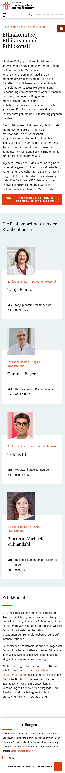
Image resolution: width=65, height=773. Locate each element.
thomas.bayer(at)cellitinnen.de (34, 389)
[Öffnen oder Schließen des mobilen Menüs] (4, 15)
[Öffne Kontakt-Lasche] (61, 28)
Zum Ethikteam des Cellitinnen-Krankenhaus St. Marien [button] (30, 199)
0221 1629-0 (22, 310)
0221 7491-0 (22, 394)
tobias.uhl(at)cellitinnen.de (32, 469)
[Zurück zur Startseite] (18, 6)
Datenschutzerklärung (22, 750)
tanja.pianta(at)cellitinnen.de (33, 305)
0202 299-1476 (24, 570)
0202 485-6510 (24, 475)
